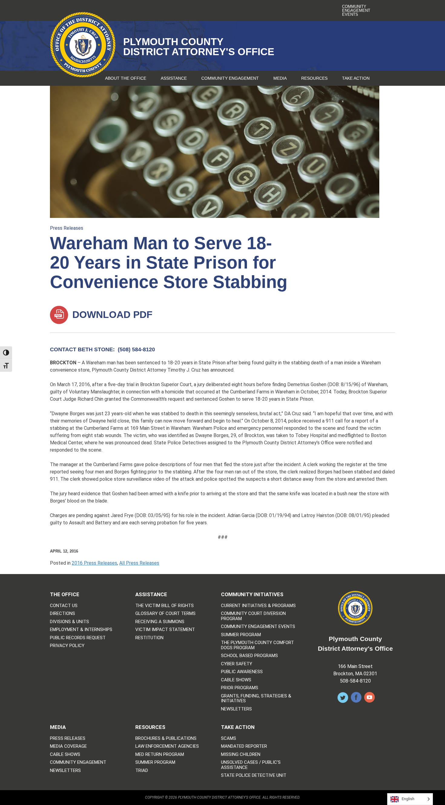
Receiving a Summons (159, 621)
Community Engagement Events (356, 10)
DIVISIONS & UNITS (69, 621)
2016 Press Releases (94, 563)
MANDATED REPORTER (244, 746)
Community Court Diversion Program (253, 616)
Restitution (149, 637)
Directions (62, 613)
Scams (228, 738)
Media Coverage (68, 746)
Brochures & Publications (165, 738)
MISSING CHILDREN (240, 754)
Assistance (174, 78)
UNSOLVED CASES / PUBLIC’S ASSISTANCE (251, 765)
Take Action (356, 78)
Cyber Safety (236, 663)
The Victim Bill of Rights (164, 605)
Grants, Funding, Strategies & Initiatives (256, 698)
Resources (314, 78)
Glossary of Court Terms (165, 613)
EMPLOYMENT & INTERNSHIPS (81, 629)
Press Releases (66, 228)
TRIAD (141, 770)
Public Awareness (242, 671)
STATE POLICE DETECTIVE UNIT (253, 775)
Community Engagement (230, 78)
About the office (125, 78)
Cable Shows (236, 680)
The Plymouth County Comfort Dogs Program (257, 645)
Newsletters (236, 709)
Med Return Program (159, 754)
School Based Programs (249, 655)
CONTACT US (63, 605)
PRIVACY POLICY (67, 645)
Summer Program (241, 634)
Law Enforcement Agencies (167, 746)
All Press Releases (139, 563)
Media (280, 78)
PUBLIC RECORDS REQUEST (78, 637)
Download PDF (111, 314)
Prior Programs (239, 687)
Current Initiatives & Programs (258, 605)
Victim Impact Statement (165, 629)
